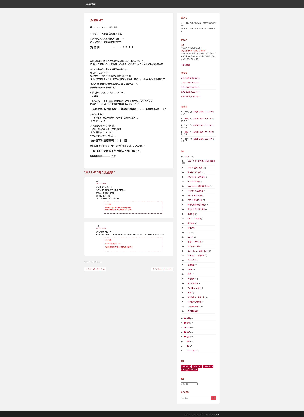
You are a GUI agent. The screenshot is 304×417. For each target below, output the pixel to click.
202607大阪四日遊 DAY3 (190, 78)
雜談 (188, 341)
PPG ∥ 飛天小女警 (195, 195)
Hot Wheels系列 (194, 181)
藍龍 (189, 274)
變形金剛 (191, 223)
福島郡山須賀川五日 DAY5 (190, 92)
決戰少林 (191, 214)
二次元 (186, 156)
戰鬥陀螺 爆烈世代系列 (196, 209)
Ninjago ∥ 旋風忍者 (195, 191)
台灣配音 (197, 366)
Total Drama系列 (194, 288)
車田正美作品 (193, 283)
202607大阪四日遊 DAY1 (190, 87)
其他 (188, 346)
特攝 (188, 318)
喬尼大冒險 (192, 260)
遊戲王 (190, 292)
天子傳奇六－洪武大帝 (196, 297)
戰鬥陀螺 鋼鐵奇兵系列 (196, 205)
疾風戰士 (191, 265)
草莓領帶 (91, 4)
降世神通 (191, 228)
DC (189, 232)
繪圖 (188, 337)
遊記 (188, 332)
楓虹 (186, 118)
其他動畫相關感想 (194, 302)
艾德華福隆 (208, 366)
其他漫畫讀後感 (193, 306)
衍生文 (184, 370)
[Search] (213, 398)
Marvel (190, 237)
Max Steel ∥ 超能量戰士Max (199, 186)
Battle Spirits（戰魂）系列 (197, 251)
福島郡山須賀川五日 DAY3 (203, 132)
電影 (188, 323)
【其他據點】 (186, 65)
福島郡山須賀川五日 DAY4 (190, 96)
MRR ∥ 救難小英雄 (110, 27)
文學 (188, 327)
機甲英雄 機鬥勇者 (195, 172)
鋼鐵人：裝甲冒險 (194, 242)
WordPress (216, 414)
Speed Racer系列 (194, 218)
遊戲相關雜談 (193, 311)
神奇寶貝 (191, 279)
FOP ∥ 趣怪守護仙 (195, 200)
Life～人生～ (191, 350)
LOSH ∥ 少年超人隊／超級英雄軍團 (201, 161)
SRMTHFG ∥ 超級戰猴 (196, 177)
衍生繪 (193, 370)
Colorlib (200, 414)
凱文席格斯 (186, 366)
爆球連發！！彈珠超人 (196, 255)
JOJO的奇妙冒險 (194, 246)
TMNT (190, 269)
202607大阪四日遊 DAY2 (190, 82)
